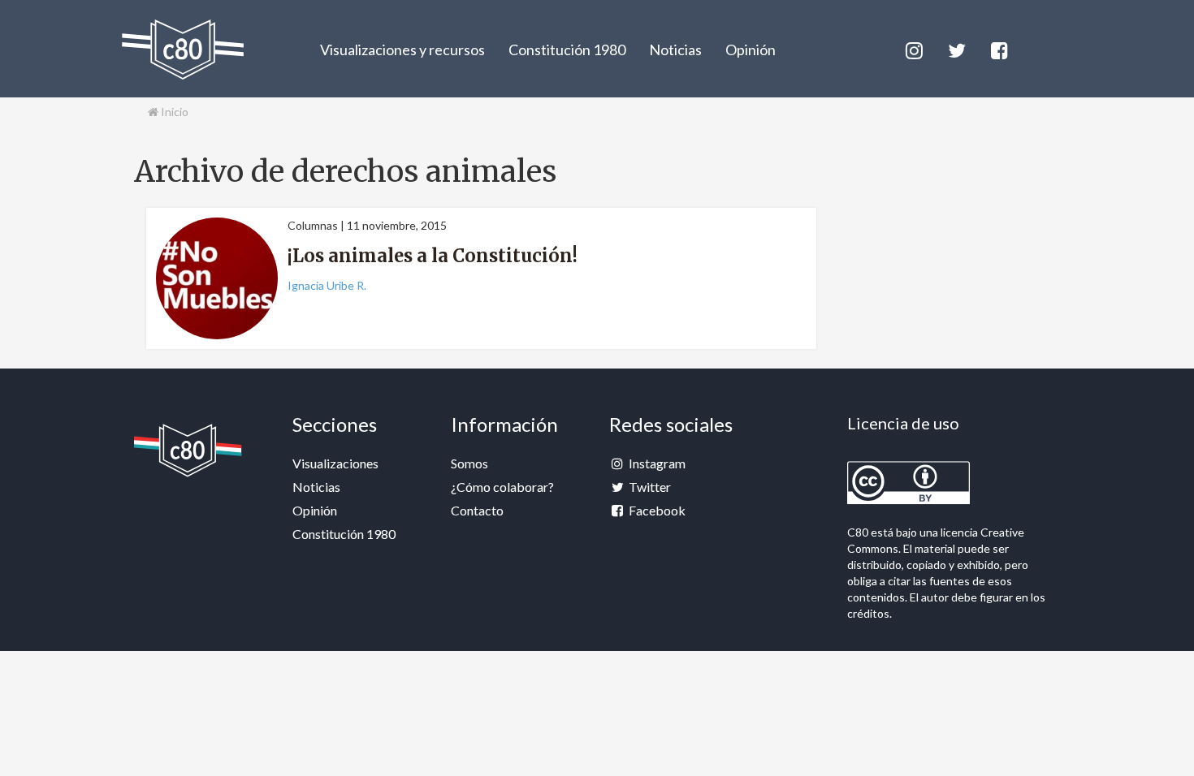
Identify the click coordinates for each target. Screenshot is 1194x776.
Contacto (477, 510)
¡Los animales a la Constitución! (433, 255)
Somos (469, 463)
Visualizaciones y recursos (402, 49)
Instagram (656, 463)
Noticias (675, 49)
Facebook (656, 510)
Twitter (648, 486)
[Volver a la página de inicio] (183, 49)
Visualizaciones (335, 463)
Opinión (750, 49)
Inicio (173, 112)
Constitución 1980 (566, 49)
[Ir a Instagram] (913, 48)
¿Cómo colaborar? (502, 486)
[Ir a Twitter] (955, 48)
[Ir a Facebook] (998, 48)
